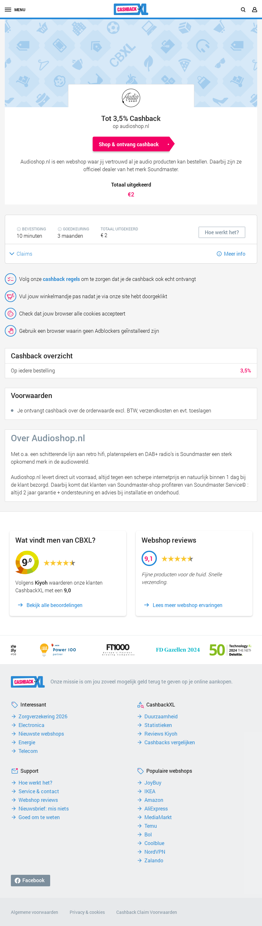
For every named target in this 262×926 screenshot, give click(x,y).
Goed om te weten (39, 817)
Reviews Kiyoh (160, 734)
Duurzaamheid (161, 716)
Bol (148, 834)
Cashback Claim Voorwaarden (146, 912)
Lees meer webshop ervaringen (187, 605)
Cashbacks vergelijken (169, 742)
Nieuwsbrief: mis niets (44, 808)
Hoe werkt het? (35, 783)
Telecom (28, 751)
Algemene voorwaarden (34, 912)
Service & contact (39, 791)
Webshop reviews (38, 800)
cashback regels (61, 278)
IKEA (149, 791)
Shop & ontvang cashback (129, 144)
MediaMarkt (158, 817)
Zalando (153, 860)
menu (19, 10)
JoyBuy (152, 783)
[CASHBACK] (131, 9)
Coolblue (154, 843)
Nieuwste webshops (41, 734)
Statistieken (158, 725)
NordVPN (154, 852)
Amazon (153, 800)
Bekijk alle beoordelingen (54, 605)
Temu (150, 826)
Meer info (234, 253)
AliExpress (156, 808)
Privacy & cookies (87, 912)
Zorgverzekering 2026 (43, 716)
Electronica (31, 725)
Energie (27, 742)
